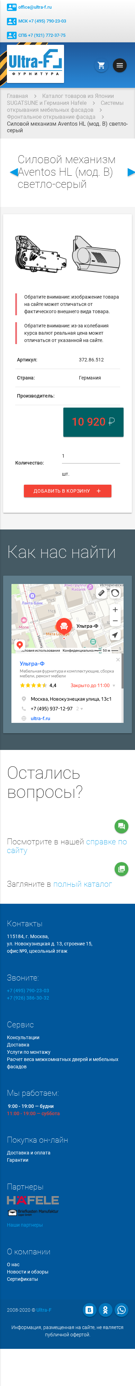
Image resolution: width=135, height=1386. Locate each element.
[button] (113, 228)
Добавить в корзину (68, 491)
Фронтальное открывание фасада (51, 117)
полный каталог (82, 884)
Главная (17, 96)
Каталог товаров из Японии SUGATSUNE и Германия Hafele (60, 99)
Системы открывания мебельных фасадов (65, 106)
